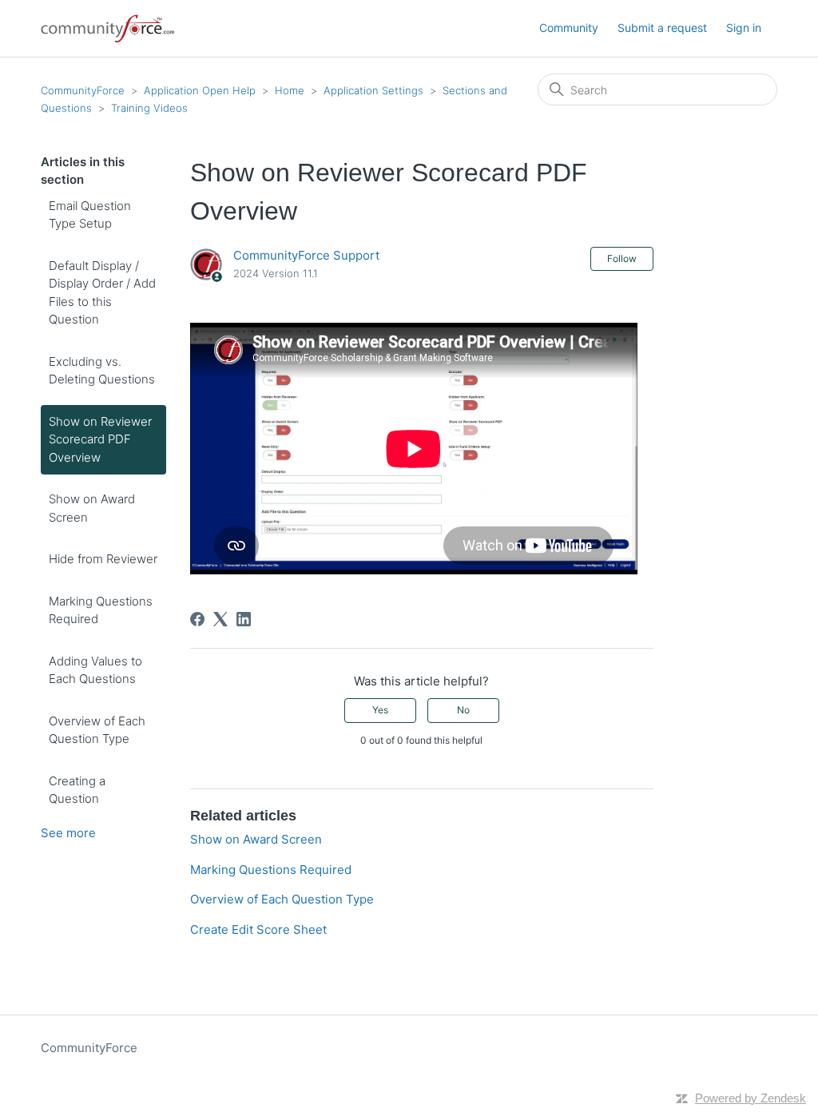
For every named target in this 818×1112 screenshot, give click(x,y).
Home (289, 90)
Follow (622, 258)
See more (68, 832)
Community (568, 27)
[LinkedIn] (243, 619)
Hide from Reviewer (103, 558)
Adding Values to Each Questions (95, 670)
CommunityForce (83, 90)
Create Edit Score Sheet (258, 929)
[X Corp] (220, 619)
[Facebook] (197, 619)
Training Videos (149, 107)
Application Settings (373, 90)
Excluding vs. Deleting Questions (102, 370)
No (463, 710)
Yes (380, 710)
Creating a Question (77, 790)
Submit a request (662, 27)
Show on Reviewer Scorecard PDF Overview (100, 439)
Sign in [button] (743, 27)
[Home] (109, 28)
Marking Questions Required (101, 610)
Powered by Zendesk (750, 1098)
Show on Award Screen (92, 508)
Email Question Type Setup (90, 215)
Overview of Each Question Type (97, 730)
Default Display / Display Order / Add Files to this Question (102, 293)
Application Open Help (200, 90)
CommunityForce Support (306, 255)
